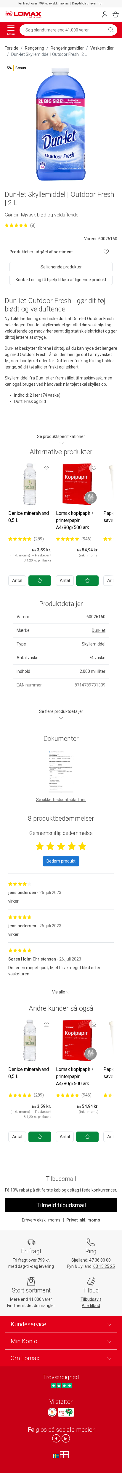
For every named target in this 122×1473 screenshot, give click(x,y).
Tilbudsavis (91, 1299)
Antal (17, 580)
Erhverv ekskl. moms (41, 1220)
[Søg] (111, 30)
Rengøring (34, 48)
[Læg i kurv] (39, 580)
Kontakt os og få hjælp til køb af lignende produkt (61, 279)
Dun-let (98, 630)
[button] (16, 68)
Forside (11, 48)
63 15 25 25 (104, 1266)
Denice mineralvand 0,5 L (28, 516)
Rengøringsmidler (67, 48)
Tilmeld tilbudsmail (61, 1205)
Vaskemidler (102, 48)
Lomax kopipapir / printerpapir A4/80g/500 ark (75, 520)
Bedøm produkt (61, 861)
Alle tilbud (91, 1305)
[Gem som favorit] (46, 468)
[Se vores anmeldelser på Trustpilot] (61, 1386)
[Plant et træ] (66, 1412)
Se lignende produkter (61, 267)
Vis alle (59, 992)
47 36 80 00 (100, 1260)
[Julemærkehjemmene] (52, 1412)
